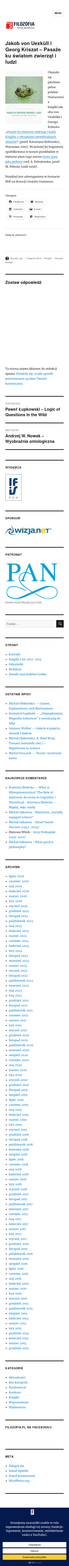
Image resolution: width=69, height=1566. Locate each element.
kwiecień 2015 (18, 1318)
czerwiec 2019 (18, 1105)
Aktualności (17, 1377)
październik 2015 (21, 1308)
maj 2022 (15, 990)
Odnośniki (16, 664)
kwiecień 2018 (18, 1174)
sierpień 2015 (18, 1313)
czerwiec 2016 (18, 1273)
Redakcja (15, 669)
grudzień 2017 (18, 1194)
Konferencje (17, 1387)
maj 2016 (15, 1278)
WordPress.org (19, 1480)
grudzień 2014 (19, 1333)
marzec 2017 (17, 1229)
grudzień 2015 (19, 1303)
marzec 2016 (18, 1288)
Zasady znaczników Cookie (27, 674)
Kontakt (15, 654)
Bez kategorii (18, 1382)
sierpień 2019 (18, 1095)
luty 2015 (15, 1328)
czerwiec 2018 (18, 1164)
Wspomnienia (18, 1402)
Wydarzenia (17, 1407)
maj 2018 (15, 1169)
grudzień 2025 (19, 911)
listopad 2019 (18, 1090)
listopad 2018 (18, 1139)
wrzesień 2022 (19, 985)
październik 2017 (21, 1204)
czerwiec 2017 (18, 1214)
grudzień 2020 (19, 1035)
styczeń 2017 (18, 1239)
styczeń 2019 (18, 1129)
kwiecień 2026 (19, 891)
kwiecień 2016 (19, 1283)
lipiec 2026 (16, 876)
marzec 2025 (18, 936)
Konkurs (15, 1392)
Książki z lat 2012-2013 (25, 659)
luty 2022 (15, 995)
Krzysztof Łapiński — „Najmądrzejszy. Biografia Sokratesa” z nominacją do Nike (36, 718)
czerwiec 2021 (18, 1015)
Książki (48, 258)
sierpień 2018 (18, 1154)
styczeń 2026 (18, 906)
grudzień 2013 (18, 1348)
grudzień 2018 (19, 1134)
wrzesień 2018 (19, 1149)
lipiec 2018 (16, 1159)
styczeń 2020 (18, 1080)
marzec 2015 (17, 1323)
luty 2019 (15, 1124)
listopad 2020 (18, 1040)
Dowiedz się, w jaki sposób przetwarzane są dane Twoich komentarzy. (29, 378)
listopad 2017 (18, 1199)
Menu (58, 13)
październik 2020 (21, 1045)
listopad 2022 (18, 975)
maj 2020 (15, 1065)
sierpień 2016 (18, 1263)
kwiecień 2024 (19, 946)
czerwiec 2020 (19, 1060)
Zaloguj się (16, 1466)
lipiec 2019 (16, 1100)
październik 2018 (21, 1144)
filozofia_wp (16, 258)
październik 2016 (21, 1254)
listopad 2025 (18, 916)
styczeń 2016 (18, 1298)
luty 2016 (15, 1293)
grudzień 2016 (19, 1244)
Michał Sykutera (20, 812)
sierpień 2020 (18, 1055)
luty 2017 (15, 1234)
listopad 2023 (18, 955)
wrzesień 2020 (19, 1050)
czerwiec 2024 (19, 941)
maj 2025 (15, 926)
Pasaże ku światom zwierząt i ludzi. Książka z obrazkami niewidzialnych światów (30, 137)
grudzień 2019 (19, 1085)
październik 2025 (21, 921)
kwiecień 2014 (18, 1338)
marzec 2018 (17, 1179)
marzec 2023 (18, 965)
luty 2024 (15, 951)
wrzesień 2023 (19, 960)
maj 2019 (15, 1109)
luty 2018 (15, 1184)
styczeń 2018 (18, 1189)
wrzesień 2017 (18, 1209)
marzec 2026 (18, 896)
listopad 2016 (18, 1249)
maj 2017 (15, 1219)
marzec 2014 (17, 1343)
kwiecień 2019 (19, 1114)
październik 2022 (21, 980)
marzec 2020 (18, 1070)
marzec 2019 (18, 1119)
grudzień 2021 (19, 1000)
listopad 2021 (18, 1005)
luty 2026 (15, 901)
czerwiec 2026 (19, 881)
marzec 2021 (17, 1020)
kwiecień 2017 (18, 1224)
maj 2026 (15, 886)
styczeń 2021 (18, 1030)
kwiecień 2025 (19, 931)
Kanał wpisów (18, 1471)
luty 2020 (15, 1075)
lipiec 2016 (16, 1268)
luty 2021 (15, 1025)
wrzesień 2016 (19, 1258)
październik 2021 (21, 1010)
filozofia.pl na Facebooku (28, 1427)
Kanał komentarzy (22, 1475)
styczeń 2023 (18, 970)
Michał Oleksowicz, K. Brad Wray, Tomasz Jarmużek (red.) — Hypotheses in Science (32, 743)
